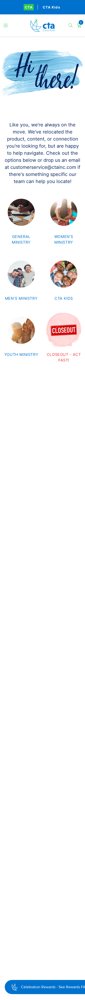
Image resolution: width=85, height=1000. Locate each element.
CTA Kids (51, 7)
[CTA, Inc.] (42, 25)
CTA (29, 7)
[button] (6, 25)
